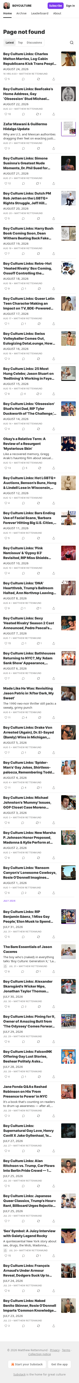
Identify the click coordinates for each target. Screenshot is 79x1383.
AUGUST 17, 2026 (16, 314)
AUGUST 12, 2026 (16, 493)
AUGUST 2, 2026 (15, 848)
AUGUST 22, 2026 (16, 104)
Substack (19, 1374)
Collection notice (39, 1354)
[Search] (72, 43)
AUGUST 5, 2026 (15, 742)
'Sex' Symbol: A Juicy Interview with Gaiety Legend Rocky (29, 1233)
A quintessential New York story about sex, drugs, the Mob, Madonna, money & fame (29, 1243)
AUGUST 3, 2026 (15, 813)
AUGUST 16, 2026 (16, 349)
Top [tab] (20, 42)
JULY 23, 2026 (13, 1316)
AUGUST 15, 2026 (16, 384)
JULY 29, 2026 (13, 1031)
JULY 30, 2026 (13, 996)
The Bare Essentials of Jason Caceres (27, 949)
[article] (39, 66)
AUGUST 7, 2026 (15, 633)
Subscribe (55, 5)
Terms (66, 1350)
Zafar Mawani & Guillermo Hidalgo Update (25, 126)
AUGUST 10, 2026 (16, 563)
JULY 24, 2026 (13, 1281)
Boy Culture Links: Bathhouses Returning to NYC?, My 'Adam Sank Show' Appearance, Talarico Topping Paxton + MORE (29, 658)
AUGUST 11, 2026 (16, 528)
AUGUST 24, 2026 (16, 69)
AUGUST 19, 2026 (16, 243)
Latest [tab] (10, 42)
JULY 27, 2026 (13, 1141)
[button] (7, 13)
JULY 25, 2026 (13, 1176)
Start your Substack (29, 1364)
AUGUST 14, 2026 (16, 419)
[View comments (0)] (23, 79)
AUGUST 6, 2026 (15, 668)
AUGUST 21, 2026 (16, 173)
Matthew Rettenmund (33, 73)
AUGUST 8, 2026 (15, 598)
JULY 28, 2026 (13, 1067)
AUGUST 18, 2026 (16, 278)
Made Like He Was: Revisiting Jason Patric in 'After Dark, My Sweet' (28, 693)
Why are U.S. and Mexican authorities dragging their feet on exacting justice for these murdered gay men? (29, 136)
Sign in (70, 5)
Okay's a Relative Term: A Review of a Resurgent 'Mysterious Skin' (24, 444)
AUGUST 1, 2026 (15, 883)
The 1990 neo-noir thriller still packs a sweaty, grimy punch (29, 705)
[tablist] (23, 43)
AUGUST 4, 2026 (15, 778)
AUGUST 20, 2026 (16, 208)
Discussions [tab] (34, 42)
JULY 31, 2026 (13, 927)
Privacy (55, 1350)
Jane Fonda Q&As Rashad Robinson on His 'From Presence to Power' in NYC (25, 1091)
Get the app (59, 1364)
